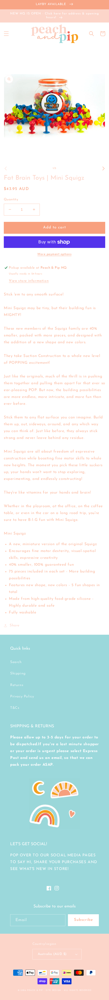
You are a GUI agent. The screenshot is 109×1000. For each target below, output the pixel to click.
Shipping (18, 673)
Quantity (11, 199)
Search (16, 662)
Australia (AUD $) (52, 954)
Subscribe (83, 920)
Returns (16, 685)
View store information (29, 281)
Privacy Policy (22, 696)
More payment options (54, 254)
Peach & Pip (35, 990)
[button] (6, 33)
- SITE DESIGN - (54, 990)
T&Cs (14, 708)
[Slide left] (5, 168)
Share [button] (15, 625)
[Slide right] (103, 168)
